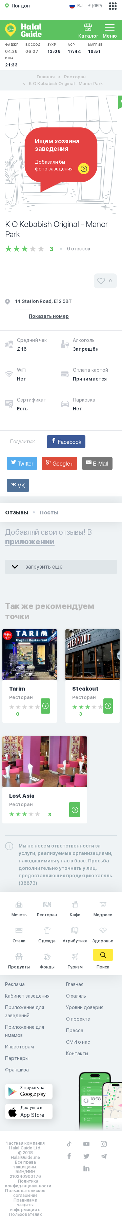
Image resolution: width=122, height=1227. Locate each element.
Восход (33, 48)
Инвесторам (19, 1046)
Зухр (54, 48)
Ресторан (75, 76)
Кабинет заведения (27, 996)
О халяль (76, 996)
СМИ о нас (78, 1042)
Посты (49, 512)
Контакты (77, 1053)
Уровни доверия (84, 1007)
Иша (11, 61)
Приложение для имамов (24, 1031)
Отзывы (16, 512)
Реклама (15, 984)
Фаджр (12, 48)
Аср (74, 48)
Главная (46, 76)
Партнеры (16, 1058)
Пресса (74, 1030)
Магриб (95, 48)
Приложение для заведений (24, 1011)
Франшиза (17, 1069)
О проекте (78, 1019)
